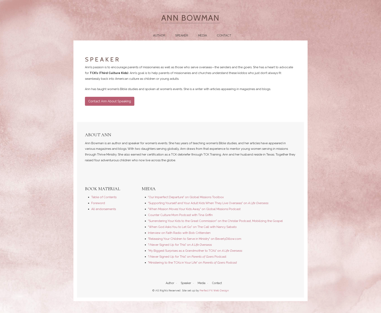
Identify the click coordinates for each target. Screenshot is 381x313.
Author (159, 35)
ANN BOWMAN (190, 18)
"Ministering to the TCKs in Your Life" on (192, 262)
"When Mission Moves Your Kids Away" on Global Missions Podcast (194, 209)
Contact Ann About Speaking (109, 101)
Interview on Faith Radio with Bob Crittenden (179, 233)
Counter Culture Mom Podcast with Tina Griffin (180, 215)
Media (202, 35)
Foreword (98, 203)
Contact (224, 35)
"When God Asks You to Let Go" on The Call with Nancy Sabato (192, 227)
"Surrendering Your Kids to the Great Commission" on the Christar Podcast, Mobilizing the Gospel (215, 221)
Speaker (181, 35)
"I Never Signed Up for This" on (180, 245)
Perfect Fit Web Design (214, 290)
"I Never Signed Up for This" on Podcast (187, 256)
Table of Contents (103, 197)
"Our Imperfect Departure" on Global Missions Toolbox (186, 197)
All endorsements (103, 209)
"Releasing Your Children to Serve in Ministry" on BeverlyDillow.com (194, 239)
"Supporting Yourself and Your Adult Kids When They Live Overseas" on (208, 203)
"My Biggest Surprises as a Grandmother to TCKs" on (195, 251)
